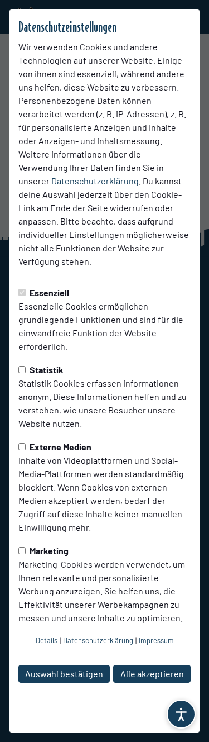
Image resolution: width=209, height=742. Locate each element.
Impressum (156, 640)
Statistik (46, 369)
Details (46, 640)
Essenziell (48, 292)
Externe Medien (59, 446)
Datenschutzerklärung (95, 180)
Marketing (48, 550)
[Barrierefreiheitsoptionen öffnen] (181, 714)
